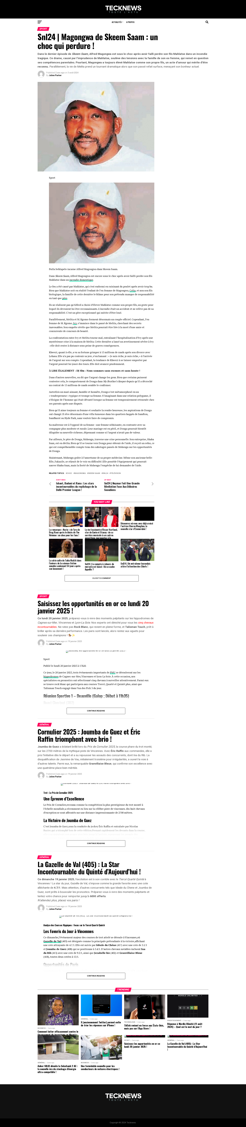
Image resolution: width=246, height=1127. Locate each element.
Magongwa (80, 473)
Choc (69, 473)
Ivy (75, 323)
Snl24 (105, 473)
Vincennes (85, 931)
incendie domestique (81, 279)
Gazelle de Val (52, 941)
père (64, 298)
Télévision (116, 473)
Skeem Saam (94, 473)
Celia (133, 290)
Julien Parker (55, 75)
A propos (130, 22)
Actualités (117, 22)
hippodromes (51, 676)
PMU (112, 672)
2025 (70, 792)
